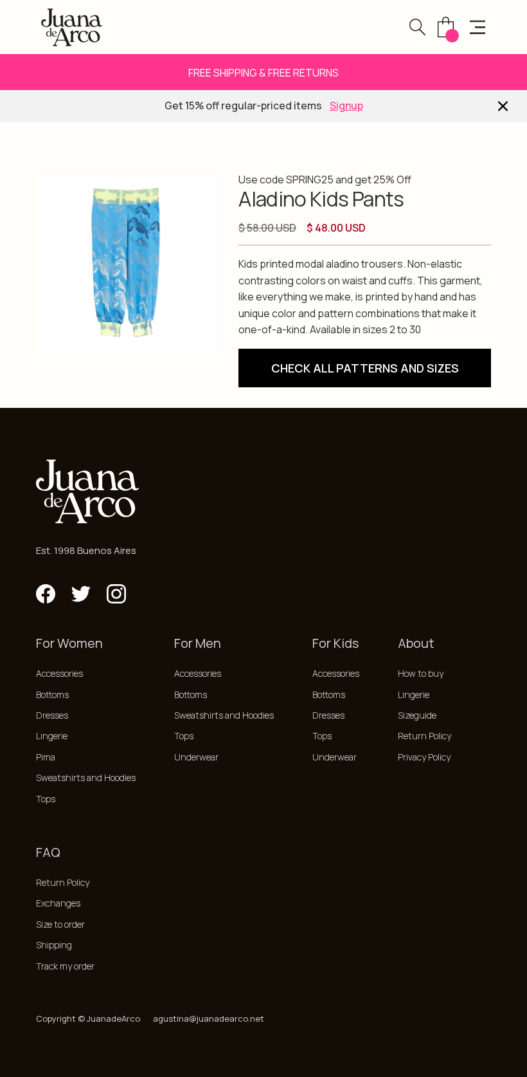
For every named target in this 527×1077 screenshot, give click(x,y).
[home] (71, 27)
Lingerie (51, 736)
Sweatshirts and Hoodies (86, 777)
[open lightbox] (127, 265)
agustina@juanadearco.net (208, 1018)
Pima (45, 757)
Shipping (54, 945)
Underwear (196, 757)
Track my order (65, 966)
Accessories (59, 673)
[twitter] (81, 593)
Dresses (52, 715)
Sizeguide (417, 715)
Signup (346, 105)
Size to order (60, 924)
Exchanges (58, 903)
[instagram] (116, 593)
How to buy (420, 673)
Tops (45, 799)
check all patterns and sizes (365, 368)
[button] (417, 27)
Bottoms (52, 694)
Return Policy (424, 736)
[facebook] (45, 593)
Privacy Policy (424, 757)
